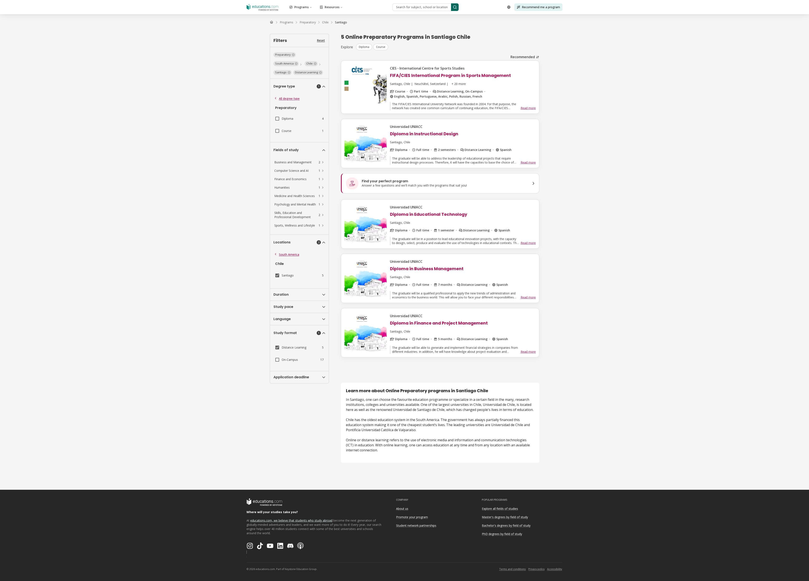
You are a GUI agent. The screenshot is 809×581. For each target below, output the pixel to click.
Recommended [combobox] (522, 57)
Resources (332, 7)
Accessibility (554, 569)
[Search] (455, 7)
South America (289, 254)
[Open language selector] (509, 7)
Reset (321, 40)
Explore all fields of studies (500, 509)
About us (402, 509)
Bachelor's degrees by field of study (506, 525)
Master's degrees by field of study (505, 517)
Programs (301, 7)
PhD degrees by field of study (502, 534)
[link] (341, 22)
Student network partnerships (416, 525)
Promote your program (412, 517)
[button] (284, 54)
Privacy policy (536, 569)
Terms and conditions (512, 569)
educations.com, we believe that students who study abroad (291, 520)
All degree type (289, 99)
